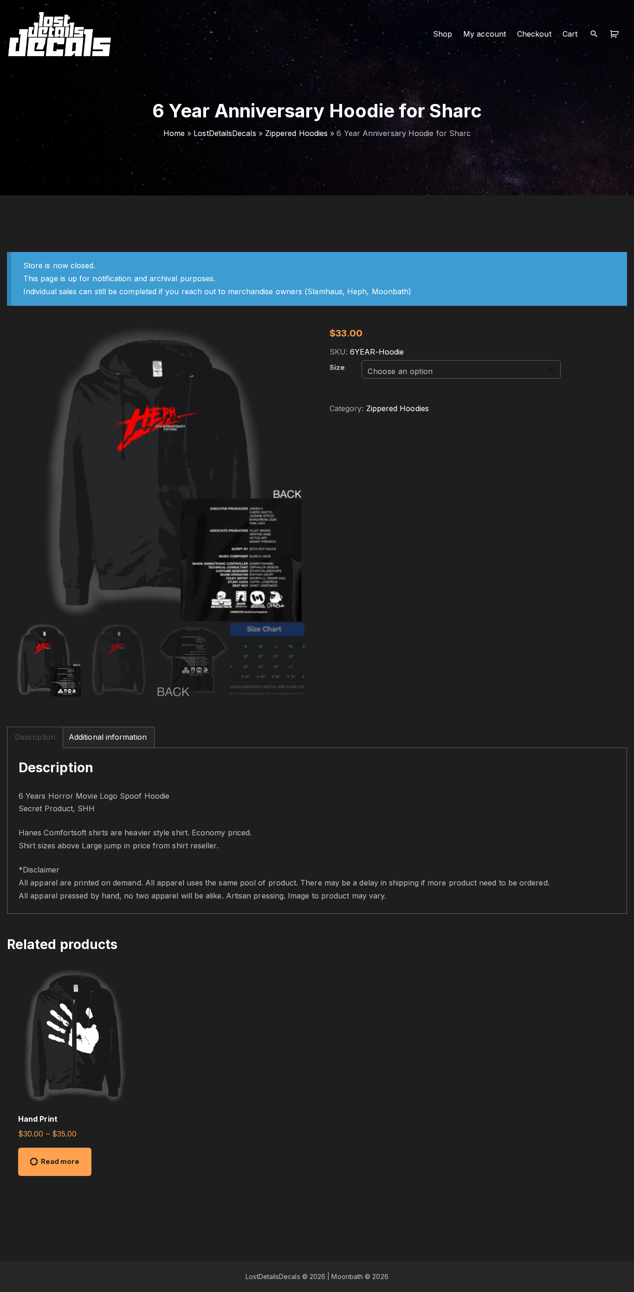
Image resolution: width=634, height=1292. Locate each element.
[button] (615, 34)
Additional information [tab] (108, 737)
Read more (60, 1161)
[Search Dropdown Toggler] (594, 34)
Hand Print (38, 1119)
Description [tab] (35, 737)
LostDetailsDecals (225, 133)
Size (337, 367)
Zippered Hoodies (296, 133)
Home (174, 133)
